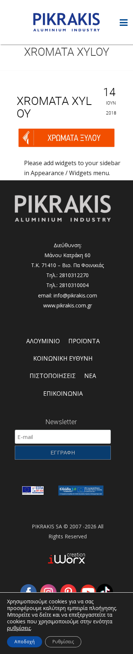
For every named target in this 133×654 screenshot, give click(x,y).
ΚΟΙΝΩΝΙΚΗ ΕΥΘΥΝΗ (63, 358)
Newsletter (61, 421)
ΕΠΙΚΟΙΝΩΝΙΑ (63, 393)
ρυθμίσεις (19, 628)
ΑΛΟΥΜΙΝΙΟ (43, 341)
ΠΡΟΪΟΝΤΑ (84, 341)
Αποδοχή (24, 641)
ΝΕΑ (90, 376)
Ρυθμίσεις (63, 641)
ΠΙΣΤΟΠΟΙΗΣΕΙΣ (53, 376)
